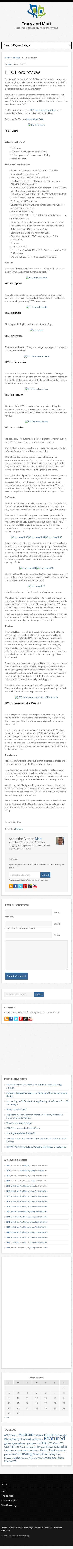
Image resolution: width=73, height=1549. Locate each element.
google (18, 1443)
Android (26, 1434)
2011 (8, 1217)
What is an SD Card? (16, 1109)
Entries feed (7, 1495)
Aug (33, 1170)
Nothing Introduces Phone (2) (20, 1133)
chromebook (28, 1439)
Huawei (32, 1446)
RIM (14, 1454)
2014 (8, 1201)
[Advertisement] (36, 35)
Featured (54, 1438)
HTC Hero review (22, 72)
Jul (30, 1170)
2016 (8, 1191)
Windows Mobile (37, 1457)
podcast (8, 1454)
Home (7, 57)
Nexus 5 (45, 1450)
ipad (43, 1446)
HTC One (53, 1443)
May (24, 1165)
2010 (8, 1222)
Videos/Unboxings (24, 1527)
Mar (18, 1186)
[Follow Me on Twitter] (20, 886)
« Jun (6, 1417)
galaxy (8, 1443)
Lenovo (8, 1450)
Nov (42, 1170)
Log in (4, 1490)
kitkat (63, 1447)
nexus (37, 1450)
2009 (8, 1227)
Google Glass (29, 1443)
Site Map (5, 1530)
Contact (58, 1527)
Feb (14, 1186)
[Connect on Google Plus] (30, 886)
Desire (40, 1439)
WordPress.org (8, 1505)
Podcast (48, 1527)
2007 (8, 1237)
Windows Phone (54, 1457)
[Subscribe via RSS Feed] (11, 886)
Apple (50, 1434)
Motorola (28, 1450)
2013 (8, 1206)
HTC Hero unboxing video (42, 110)
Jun (28, 1165)
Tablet (16, 1457)
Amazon (14, 1435)
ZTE (14, 1461)
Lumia (19, 1450)
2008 (8, 1232)
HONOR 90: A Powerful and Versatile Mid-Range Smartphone (36, 1146)
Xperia (8, 1461)
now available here (34, 119)
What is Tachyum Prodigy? (19, 1123)
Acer (7, 1435)
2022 (8, 1176)
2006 (8, 1242)
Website (57, 935)
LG (14, 1450)
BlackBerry (11, 1439)
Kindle (56, 1447)
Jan (12, 1186)
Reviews (16, 57)
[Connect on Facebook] (15, 886)
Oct (39, 1170)
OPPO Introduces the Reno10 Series (23, 1128)
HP (38, 1443)
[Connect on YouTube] (35, 886)
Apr (21, 1170)
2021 (8, 1181)
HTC (43, 1442)
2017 (8, 1186)
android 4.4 (39, 1435)
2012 (8, 1212)
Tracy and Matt (36, 23)
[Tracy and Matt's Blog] (36, 17)
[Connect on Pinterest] (25, 886)
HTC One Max (22, 1447)
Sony (52, 1454)
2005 (8, 1248)
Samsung (24, 1453)
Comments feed (9, 1500)
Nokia (54, 1450)
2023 (8, 1170)
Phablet (62, 1450)
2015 (8, 1196)
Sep (36, 1191)
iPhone (49, 1446)
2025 (8, 1165)
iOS (38, 1446)
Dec (45, 1191)
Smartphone (40, 1454)
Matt (10, 64)
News (11, 1527)
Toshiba (24, 1458)
